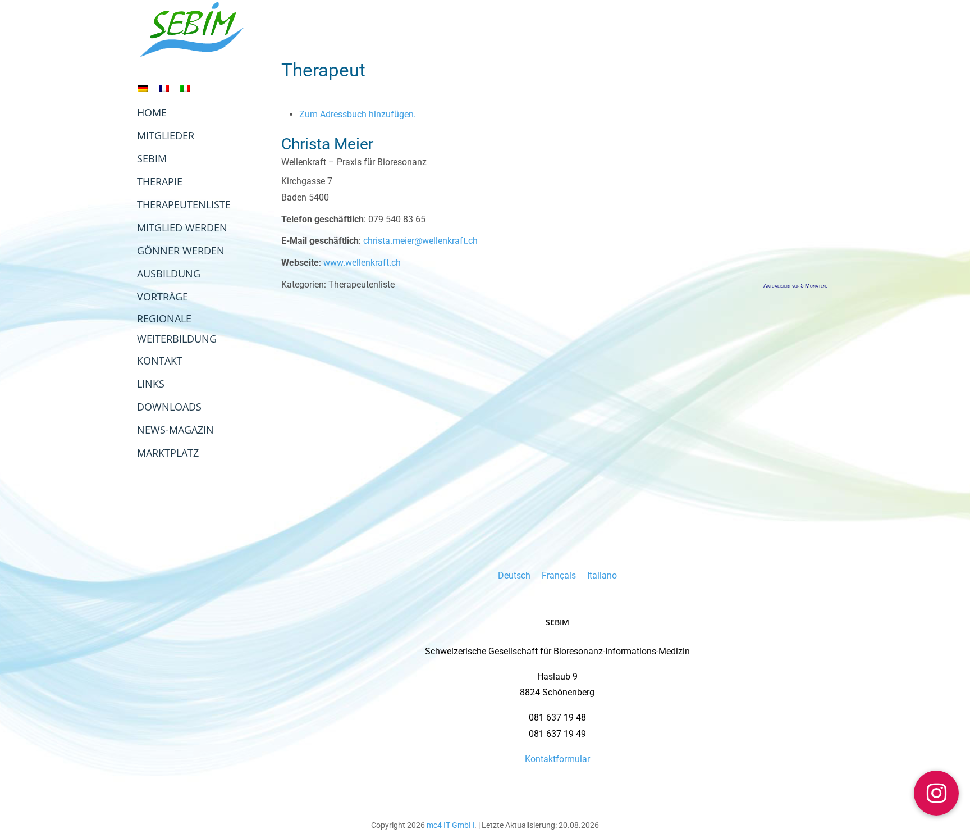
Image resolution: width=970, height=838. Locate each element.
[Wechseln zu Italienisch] (185, 87)
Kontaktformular (557, 759)
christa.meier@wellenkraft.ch (420, 240)
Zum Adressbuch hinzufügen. (357, 114)
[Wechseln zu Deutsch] (142, 87)
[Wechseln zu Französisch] (164, 87)
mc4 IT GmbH (450, 825)
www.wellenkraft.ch (362, 262)
